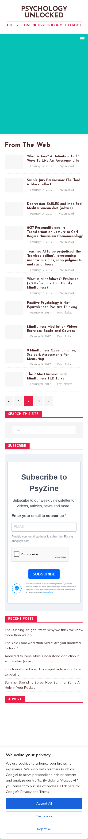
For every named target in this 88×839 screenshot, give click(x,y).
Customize (44, 816)
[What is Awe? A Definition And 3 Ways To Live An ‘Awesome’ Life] (14, 166)
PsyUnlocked (66, 166)
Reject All (44, 829)
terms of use (48, 592)
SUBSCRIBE (44, 574)
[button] (81, 38)
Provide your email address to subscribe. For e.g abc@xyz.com (42, 539)
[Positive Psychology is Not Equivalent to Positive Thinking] (14, 312)
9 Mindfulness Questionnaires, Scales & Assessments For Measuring (51, 355)
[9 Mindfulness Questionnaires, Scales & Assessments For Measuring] (14, 360)
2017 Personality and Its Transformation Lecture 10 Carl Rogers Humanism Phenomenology (55, 232)
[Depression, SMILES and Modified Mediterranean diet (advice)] (14, 214)
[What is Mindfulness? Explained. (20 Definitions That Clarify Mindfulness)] (14, 288)
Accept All (44, 803)
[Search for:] (44, 430)
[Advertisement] (44, 90)
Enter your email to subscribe (38, 516)
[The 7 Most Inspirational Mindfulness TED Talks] (14, 384)
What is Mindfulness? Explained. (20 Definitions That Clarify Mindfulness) (53, 283)
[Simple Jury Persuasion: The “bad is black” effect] (14, 190)
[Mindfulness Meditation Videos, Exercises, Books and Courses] (14, 336)
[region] (44, 793)
